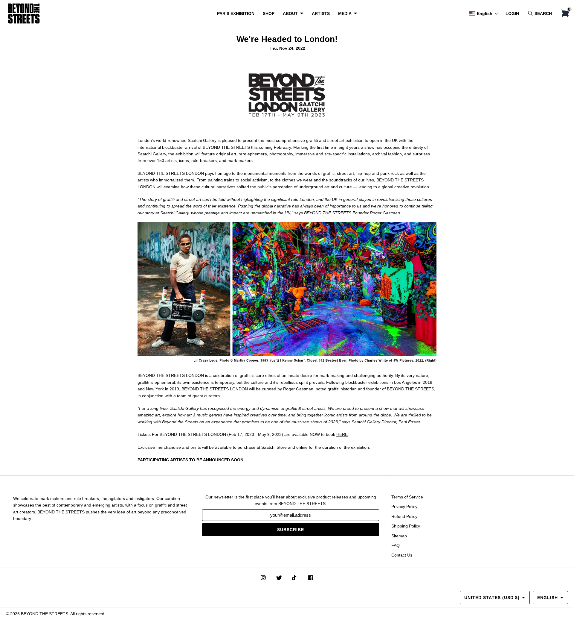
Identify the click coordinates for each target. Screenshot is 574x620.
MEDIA (345, 13)
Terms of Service (407, 497)
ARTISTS (321, 13)
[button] (483, 13)
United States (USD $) (492, 597)
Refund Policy (404, 516)
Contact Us (401, 555)
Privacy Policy (404, 506)
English (547, 597)
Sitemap (399, 535)
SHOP (268, 13)
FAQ (395, 545)
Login (512, 13)
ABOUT (290, 13)
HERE (342, 434)
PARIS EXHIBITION (235, 13)
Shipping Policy (405, 526)
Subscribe (290, 529)
